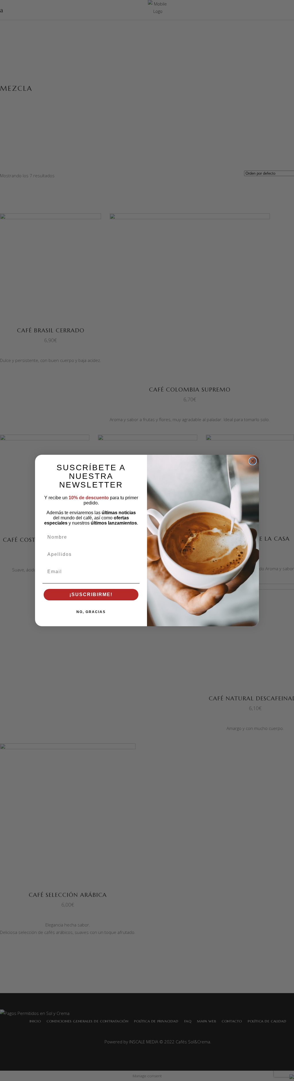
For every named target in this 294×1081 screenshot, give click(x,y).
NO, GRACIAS (91, 612)
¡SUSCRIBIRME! (91, 594)
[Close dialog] (252, 461)
